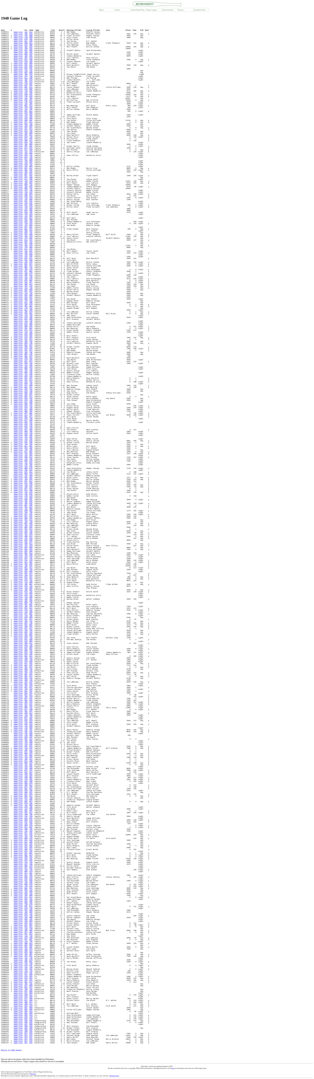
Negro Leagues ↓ (152, 10)
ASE (26, 835)
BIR (30, 47)
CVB (26, 36)
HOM (30, 41)
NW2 (26, 87)
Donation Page (114, 1076)
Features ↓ (181, 10)
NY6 (30, 65)
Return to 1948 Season (11, 1050)
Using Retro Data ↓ (200, 10)
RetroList (33, 1074)
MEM (30, 36)
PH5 (26, 65)
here (172, 1068)
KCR (30, 1033)
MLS (26, 1033)
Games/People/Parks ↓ (138, 10)
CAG (26, 32)
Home (102, 10)
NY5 (30, 100)
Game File (18, 32)
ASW (30, 835)
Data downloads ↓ (168, 10)
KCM (30, 34)
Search (117, 10)
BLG (30, 32)
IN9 (26, 34)
